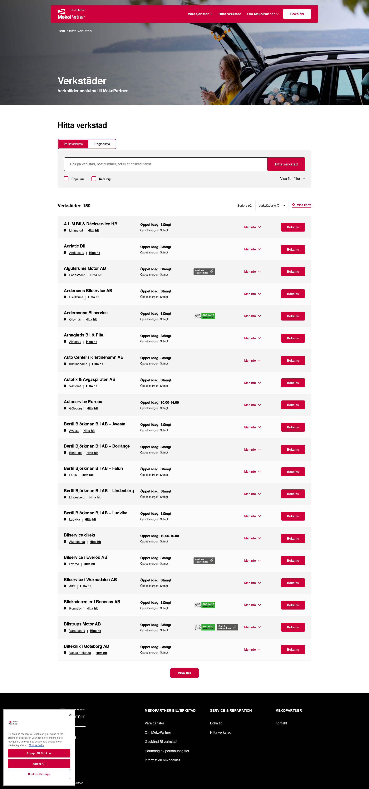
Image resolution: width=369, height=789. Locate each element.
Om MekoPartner (261, 13)
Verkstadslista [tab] (73, 144)
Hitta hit (93, 230)
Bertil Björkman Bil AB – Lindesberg (99, 490)
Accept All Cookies (39, 753)
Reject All (39, 763)
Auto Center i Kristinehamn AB (93, 357)
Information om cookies (162, 759)
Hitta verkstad (230, 13)
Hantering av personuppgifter (167, 750)
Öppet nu (77, 179)
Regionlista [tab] (102, 144)
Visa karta (304, 205)
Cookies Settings (39, 774)
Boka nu (293, 227)
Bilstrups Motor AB (82, 624)
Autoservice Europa (83, 401)
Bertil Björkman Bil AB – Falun (93, 468)
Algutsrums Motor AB (85, 268)
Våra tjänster (198, 13)
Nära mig (105, 179)
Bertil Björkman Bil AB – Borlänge (97, 446)
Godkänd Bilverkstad (161, 741)
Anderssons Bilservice (86, 312)
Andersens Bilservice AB (88, 290)
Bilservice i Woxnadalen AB (90, 579)
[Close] (70, 715)
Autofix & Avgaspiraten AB (90, 379)
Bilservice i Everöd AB (85, 557)
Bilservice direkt (79, 535)
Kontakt (281, 722)
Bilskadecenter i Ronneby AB (92, 601)
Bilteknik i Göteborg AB (86, 646)
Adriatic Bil (74, 246)
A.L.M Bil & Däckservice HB (90, 224)
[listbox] (271, 205)
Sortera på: (244, 205)
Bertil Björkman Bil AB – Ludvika (95, 513)
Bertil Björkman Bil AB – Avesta (94, 424)
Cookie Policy (36, 745)
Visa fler (184, 672)
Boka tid (297, 13)
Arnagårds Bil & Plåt (83, 335)
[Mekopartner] (72, 14)
